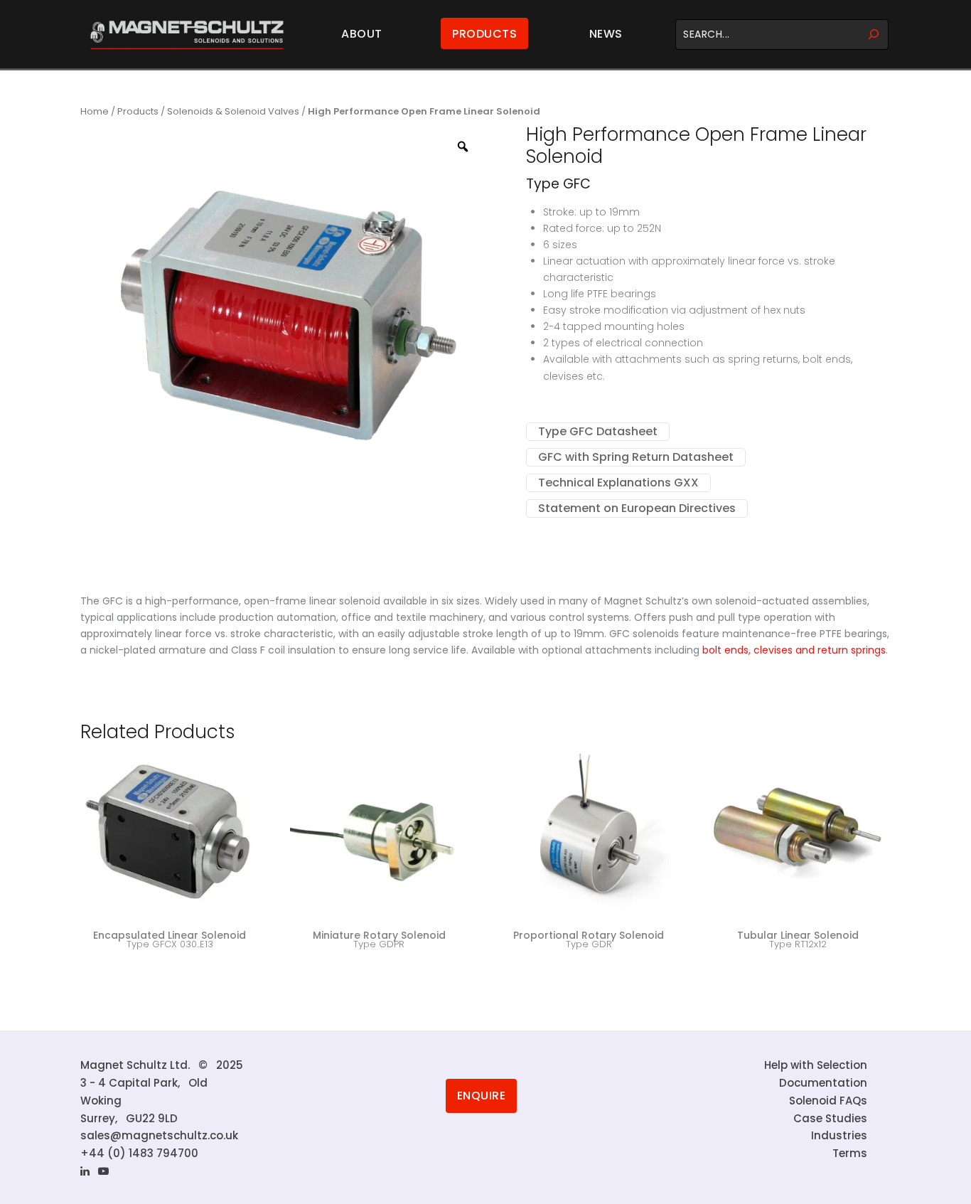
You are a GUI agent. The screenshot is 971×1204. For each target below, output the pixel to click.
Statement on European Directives (637, 508)
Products (484, 34)
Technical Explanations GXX (618, 482)
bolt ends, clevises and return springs (794, 650)
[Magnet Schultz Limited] (187, 34)
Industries (839, 1135)
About (361, 34)
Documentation (823, 1082)
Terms (849, 1153)
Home (94, 111)
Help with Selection (815, 1065)
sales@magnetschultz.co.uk (159, 1135)
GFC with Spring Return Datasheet (636, 457)
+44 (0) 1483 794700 (139, 1153)
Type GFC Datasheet (598, 431)
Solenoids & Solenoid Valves (233, 111)
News (606, 34)
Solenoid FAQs (828, 1100)
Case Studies (830, 1118)
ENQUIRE (481, 1095)
